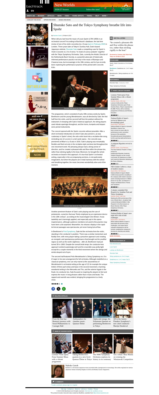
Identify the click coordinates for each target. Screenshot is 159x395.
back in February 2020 (96, 44)
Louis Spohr (113, 247)
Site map (63, 389)
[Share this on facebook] (53, 289)
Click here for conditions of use (93, 391)
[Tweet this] (58, 289)
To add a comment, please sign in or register (64, 385)
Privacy (96, 389)
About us (77, 389)
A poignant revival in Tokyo (121, 145)
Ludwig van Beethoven (116, 250)
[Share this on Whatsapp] (64, 289)
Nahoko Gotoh (57, 35)
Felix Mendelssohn (115, 244)
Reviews (41, 16)
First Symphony (69, 231)
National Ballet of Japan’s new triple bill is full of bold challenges (121, 215)
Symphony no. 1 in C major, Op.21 (120, 259)
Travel (89, 16)
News (59, 16)
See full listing (119, 38)
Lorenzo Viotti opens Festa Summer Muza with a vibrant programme (121, 97)
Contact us (70, 389)
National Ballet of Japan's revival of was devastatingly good (119, 120)
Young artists (78, 16)
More (104, 16)
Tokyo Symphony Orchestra (118, 262)
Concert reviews (34, 20)
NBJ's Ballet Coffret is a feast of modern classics (121, 168)
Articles (50, 16)
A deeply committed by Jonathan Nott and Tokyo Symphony (121, 192)
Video (67, 16)
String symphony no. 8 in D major (119, 256)
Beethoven (113, 68)
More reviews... (115, 236)
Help (97, 16)
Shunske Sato (71, 49)
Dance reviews (65, 20)
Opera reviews (50, 20)
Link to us (84, 389)
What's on (31, 16)
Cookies (90, 389)
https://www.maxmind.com (100, 393)
